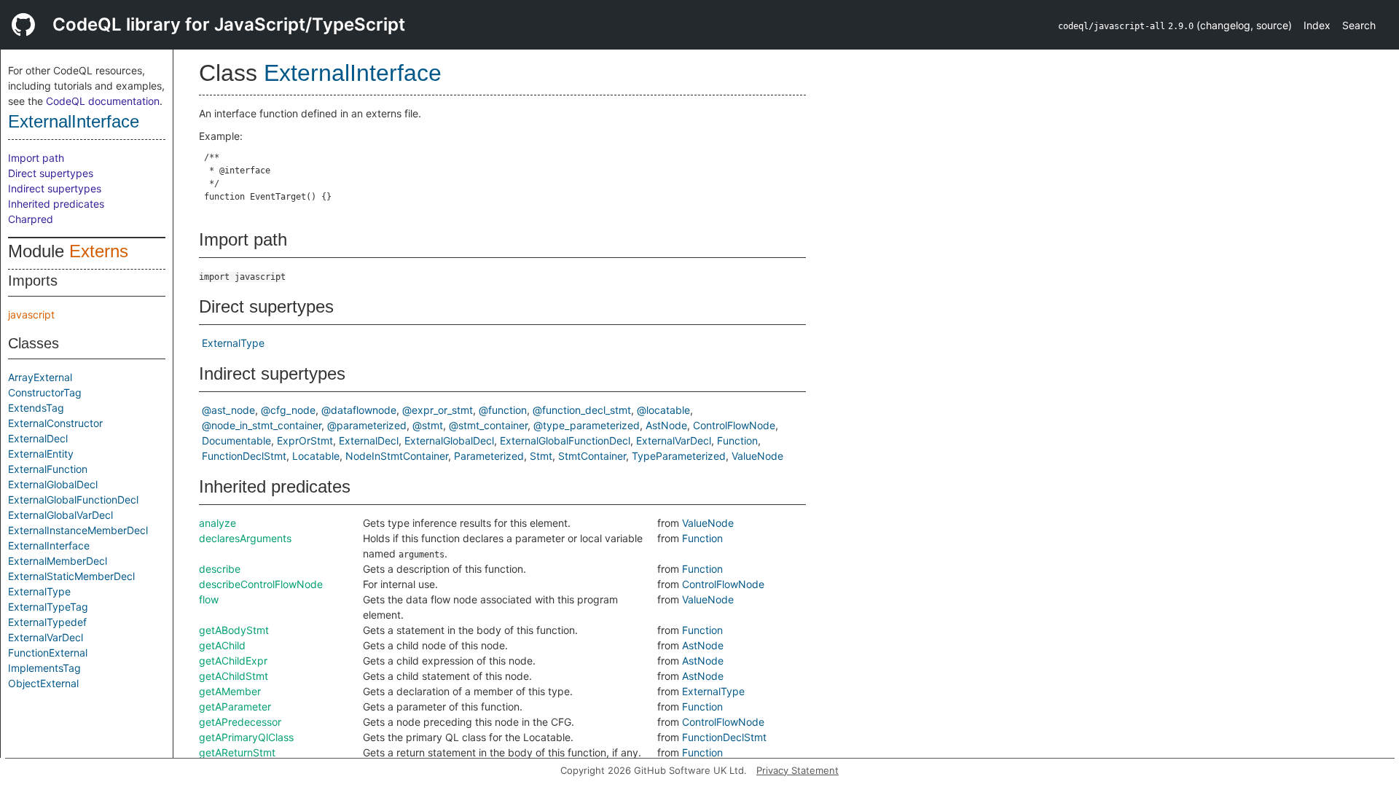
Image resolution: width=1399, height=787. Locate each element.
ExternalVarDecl (45, 637)
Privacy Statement (797, 770)
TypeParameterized (679, 456)
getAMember (230, 691)
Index (1317, 25)
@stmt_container (488, 425)
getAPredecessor (240, 722)
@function (503, 410)
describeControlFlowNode (261, 584)
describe (219, 569)
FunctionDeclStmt (244, 456)
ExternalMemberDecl (57, 561)
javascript (31, 314)
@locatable (663, 410)
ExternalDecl (38, 438)
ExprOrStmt (305, 440)
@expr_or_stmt (437, 410)
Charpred (30, 219)
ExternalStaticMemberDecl (71, 576)
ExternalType (39, 591)
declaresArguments (245, 538)
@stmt (427, 425)
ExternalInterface (73, 121)
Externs (98, 251)
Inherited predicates (56, 203)
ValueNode (757, 456)
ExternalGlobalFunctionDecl (73, 499)
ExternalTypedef (47, 622)
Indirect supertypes (54, 188)
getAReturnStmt (237, 752)
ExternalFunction (47, 469)
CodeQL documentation (103, 101)
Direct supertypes (50, 173)
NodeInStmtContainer (396, 456)
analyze (217, 523)
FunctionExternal (47, 652)
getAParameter (235, 706)
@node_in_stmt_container (261, 425)
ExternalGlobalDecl (53, 484)
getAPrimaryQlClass (246, 737)
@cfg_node (288, 410)
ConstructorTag (45, 392)
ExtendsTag (36, 408)
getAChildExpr (233, 660)
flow (209, 599)
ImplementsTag (44, 668)
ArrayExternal (40, 377)
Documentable (236, 440)
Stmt (541, 456)
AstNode (666, 425)
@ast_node (228, 410)
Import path (36, 158)
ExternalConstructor (55, 423)
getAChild (222, 645)
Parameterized (489, 456)
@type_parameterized (586, 425)
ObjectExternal (43, 683)
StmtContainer (592, 456)
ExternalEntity (41, 453)
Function (737, 440)
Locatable (316, 456)
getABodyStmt (234, 630)
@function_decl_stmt (582, 410)
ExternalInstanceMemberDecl (78, 530)
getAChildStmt (233, 676)
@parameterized (367, 425)
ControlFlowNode (734, 425)
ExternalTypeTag (48, 606)
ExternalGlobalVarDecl (60, 515)
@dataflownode (358, 410)
